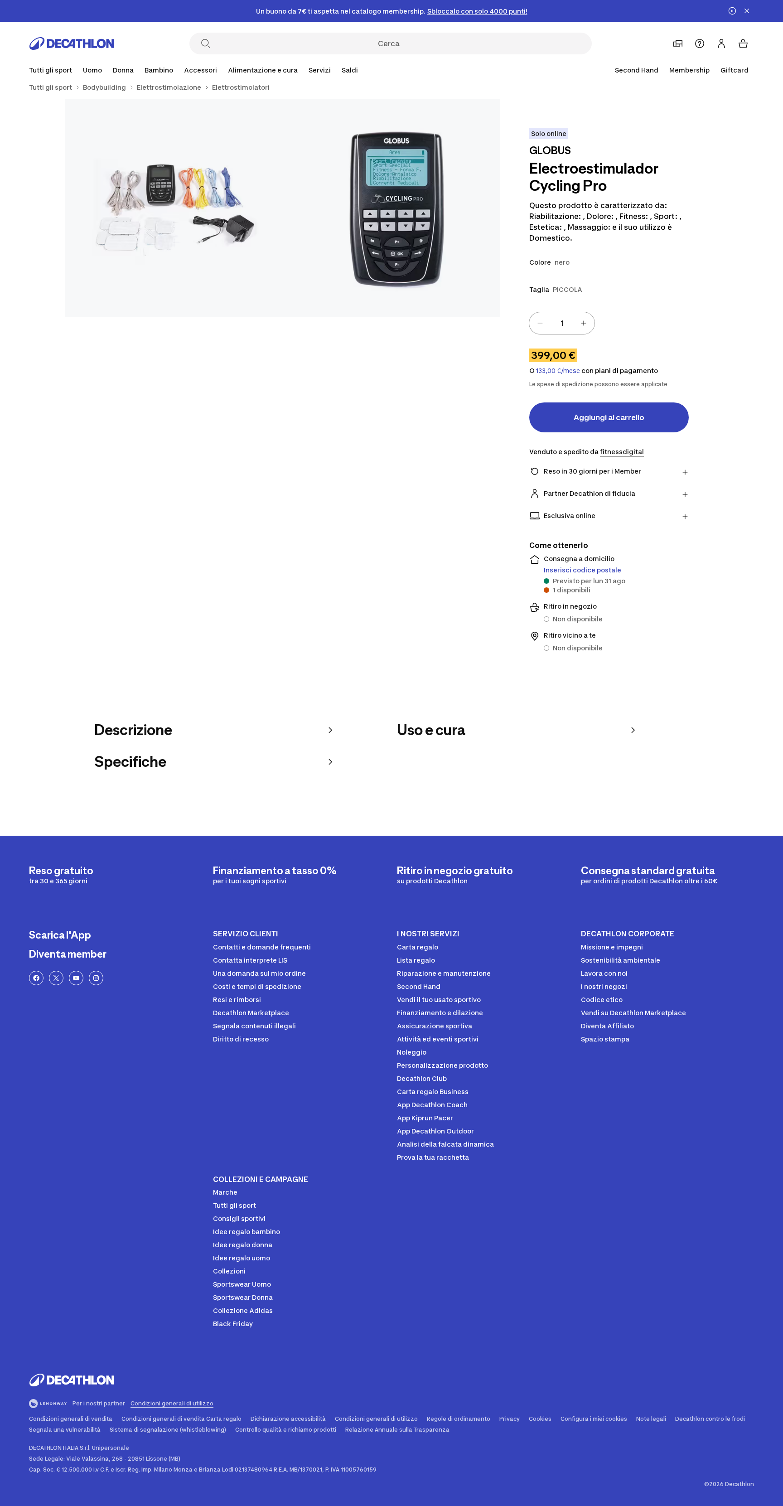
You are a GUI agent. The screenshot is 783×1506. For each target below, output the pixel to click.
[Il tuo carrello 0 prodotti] (743, 43)
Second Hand (636, 70)
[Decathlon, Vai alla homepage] (71, 43)
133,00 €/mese (558, 370)
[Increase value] (583, 323)
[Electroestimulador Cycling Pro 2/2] (174, 208)
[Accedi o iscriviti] (721, 43)
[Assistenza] (699, 43)
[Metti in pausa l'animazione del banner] (732, 11)
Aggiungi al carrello (609, 417)
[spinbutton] (562, 323)
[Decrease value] (540, 323)
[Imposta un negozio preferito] (678, 43)
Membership (689, 70)
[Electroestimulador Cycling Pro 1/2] (391, 208)
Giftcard (734, 70)
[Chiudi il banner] (747, 11)
